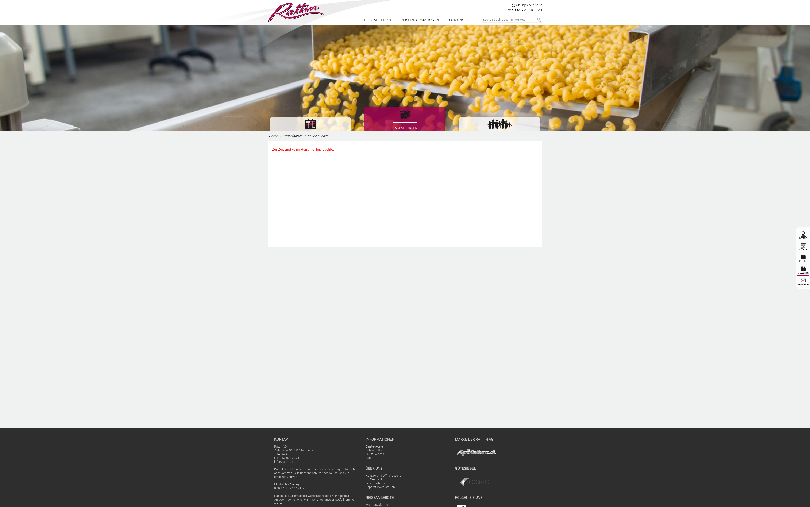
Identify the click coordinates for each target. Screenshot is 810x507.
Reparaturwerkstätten (380, 487)
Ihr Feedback (374, 479)
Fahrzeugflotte (375, 450)
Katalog (803, 261)
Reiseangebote (378, 20)
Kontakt (803, 238)
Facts (369, 458)
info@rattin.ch (283, 462)
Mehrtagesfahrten (378, 505)
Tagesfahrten (292, 136)
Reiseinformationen (420, 20)
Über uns (455, 20)
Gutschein (803, 272)
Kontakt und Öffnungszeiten (384, 475)
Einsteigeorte (374, 446)
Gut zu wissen (375, 454)
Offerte (803, 249)
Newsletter (803, 284)
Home (273, 136)
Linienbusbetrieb (376, 483)
